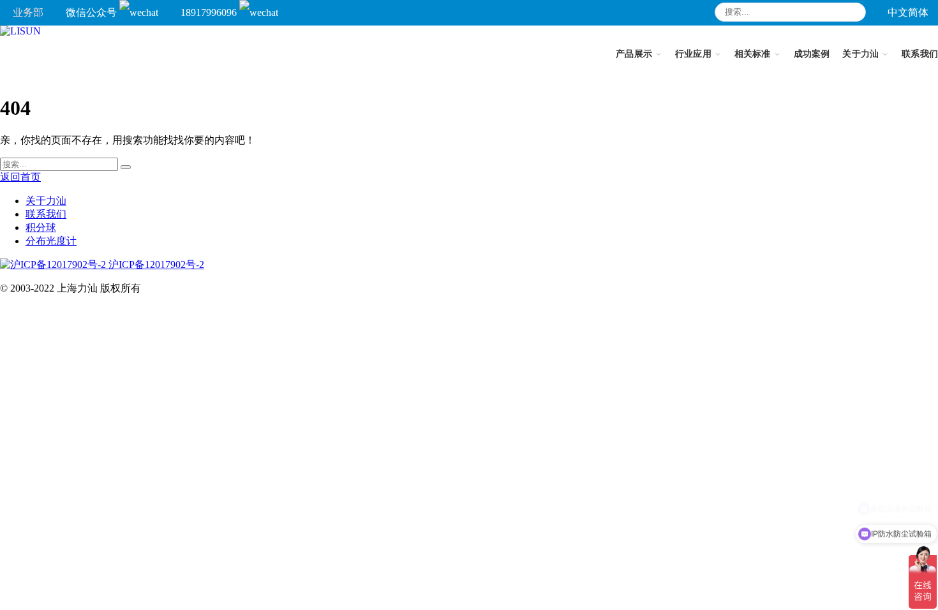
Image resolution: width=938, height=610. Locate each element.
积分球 (41, 227)
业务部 (28, 12)
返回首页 (20, 177)
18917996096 (210, 12)
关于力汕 (46, 200)
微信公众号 (92, 12)
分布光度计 (51, 240)
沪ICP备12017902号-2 (155, 264)
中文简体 (908, 12)
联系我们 (46, 214)
